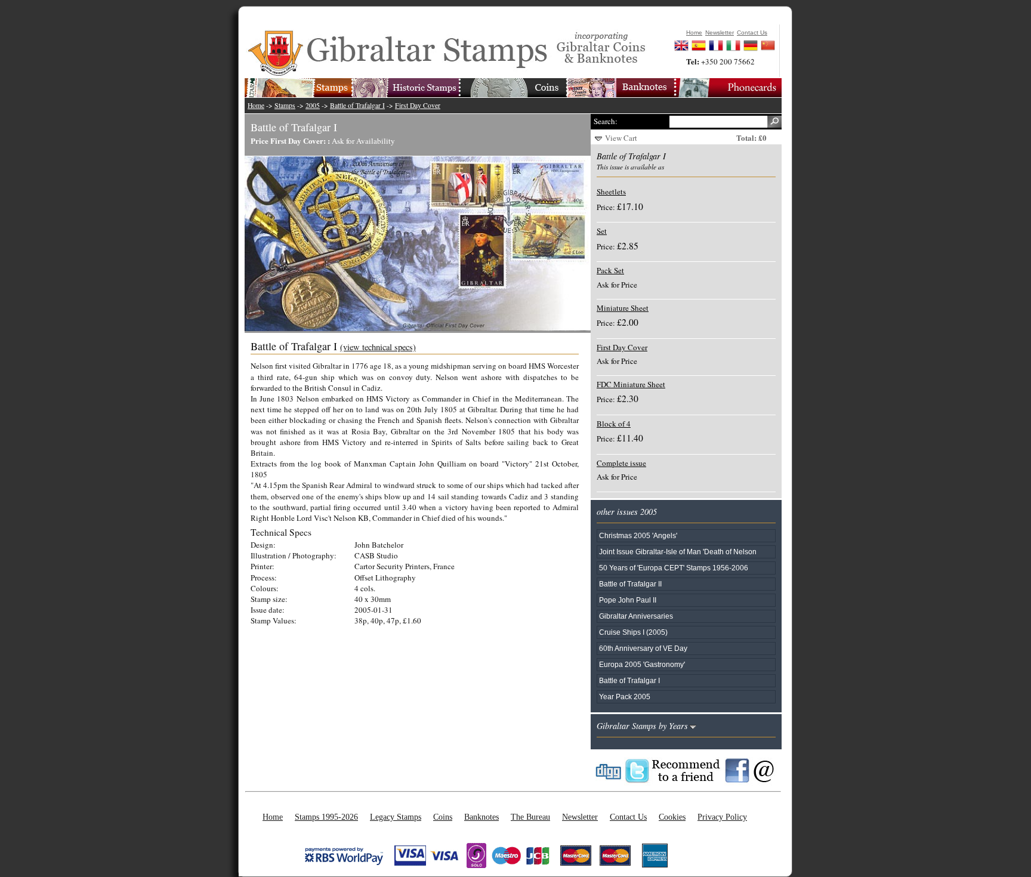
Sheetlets (611, 191)
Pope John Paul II (627, 600)
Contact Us (628, 817)
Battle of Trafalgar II (630, 584)
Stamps (284, 105)
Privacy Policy (722, 817)
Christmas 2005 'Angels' (638, 535)
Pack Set (610, 270)
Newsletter (580, 817)
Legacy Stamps (395, 817)
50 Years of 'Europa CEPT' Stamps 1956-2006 (673, 568)
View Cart (621, 137)
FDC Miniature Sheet (631, 384)
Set (602, 231)
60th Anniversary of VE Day (643, 648)
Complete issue (621, 463)
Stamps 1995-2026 (326, 817)
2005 (312, 105)
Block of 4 (614, 423)
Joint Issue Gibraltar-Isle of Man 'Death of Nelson (678, 551)
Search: (606, 121)
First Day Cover (417, 105)
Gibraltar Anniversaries (636, 616)
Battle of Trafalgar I (357, 105)
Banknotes (481, 817)
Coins (442, 817)
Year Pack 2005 (624, 696)
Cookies (672, 817)
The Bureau (530, 817)
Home (256, 105)
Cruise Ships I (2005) (633, 632)
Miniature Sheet (623, 307)
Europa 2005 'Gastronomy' (642, 664)
